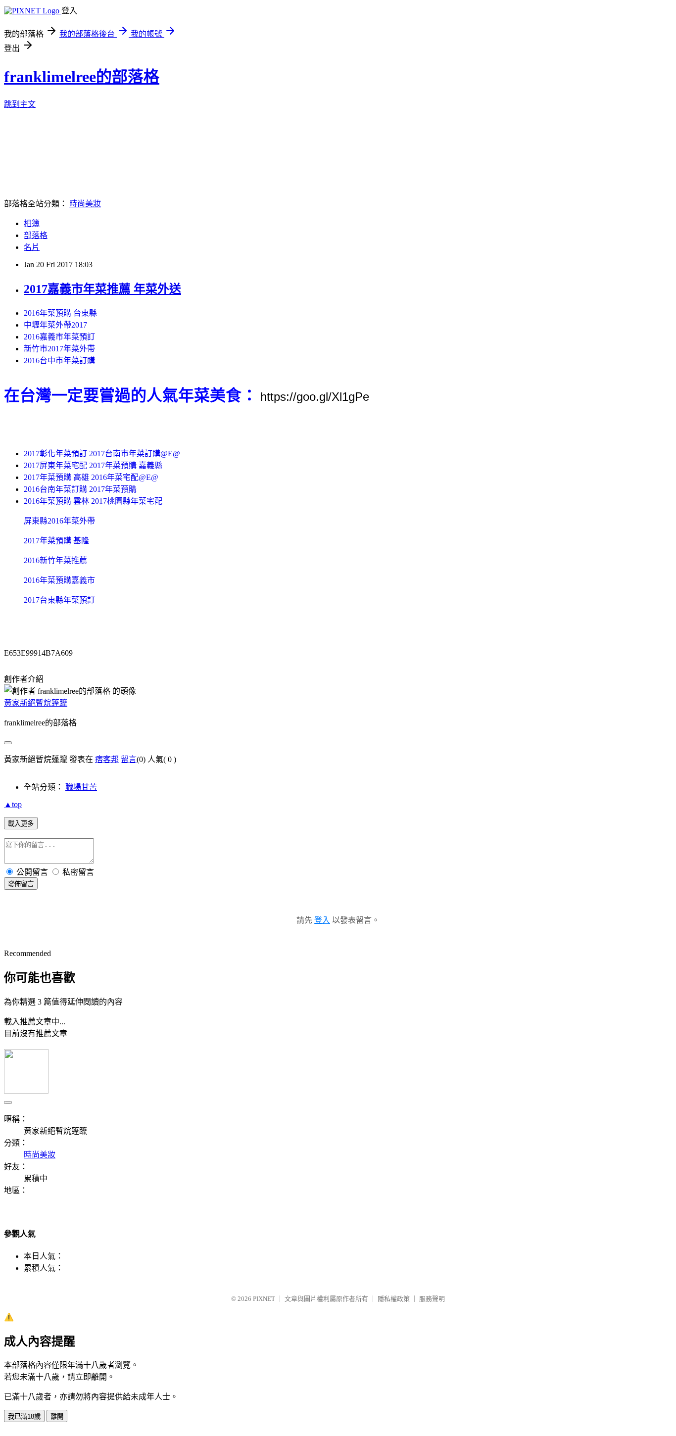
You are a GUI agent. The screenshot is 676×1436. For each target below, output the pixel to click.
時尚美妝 (85, 203)
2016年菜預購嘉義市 (59, 580)
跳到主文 (20, 104)
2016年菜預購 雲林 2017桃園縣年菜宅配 (93, 501)
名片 (32, 247)
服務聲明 (432, 1298)
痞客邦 (107, 759)
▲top (13, 804)
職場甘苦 (81, 787)
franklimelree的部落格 (81, 77)
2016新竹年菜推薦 (55, 560)
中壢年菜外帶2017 (55, 325)
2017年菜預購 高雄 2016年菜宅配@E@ (91, 477)
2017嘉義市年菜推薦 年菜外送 (102, 289)
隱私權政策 (394, 1298)
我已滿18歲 (24, 1416)
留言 (129, 759)
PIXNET (264, 1298)
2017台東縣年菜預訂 (59, 600)
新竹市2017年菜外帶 (59, 348)
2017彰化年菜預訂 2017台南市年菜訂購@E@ (102, 453)
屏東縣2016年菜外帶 (59, 521)
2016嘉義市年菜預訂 (59, 337)
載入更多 (21, 823)
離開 (56, 1416)
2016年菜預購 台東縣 (60, 313)
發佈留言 (21, 884)
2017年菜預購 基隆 (56, 540)
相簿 (32, 223)
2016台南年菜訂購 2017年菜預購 (80, 489)
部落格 (36, 235)
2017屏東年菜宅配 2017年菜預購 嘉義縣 (93, 465)
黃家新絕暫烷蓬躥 (35, 703)
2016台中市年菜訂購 (59, 360)
